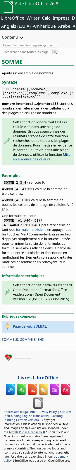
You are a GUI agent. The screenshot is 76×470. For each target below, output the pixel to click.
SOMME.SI (10, 339)
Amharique (44, 26)
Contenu (10, 37)
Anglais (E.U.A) (16, 26)
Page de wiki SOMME (29, 326)
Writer (33, 18)
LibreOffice (12, 18)
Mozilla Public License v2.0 (27, 432)
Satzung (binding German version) (33, 418)
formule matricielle (31, 229)
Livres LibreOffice (38, 377)
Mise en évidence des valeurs (41, 156)
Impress (61, 18)
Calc (46, 18)
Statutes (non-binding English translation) (38, 414)
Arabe (64, 26)
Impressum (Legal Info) (20, 412)
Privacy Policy (48, 412)
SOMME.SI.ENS (32, 339)
